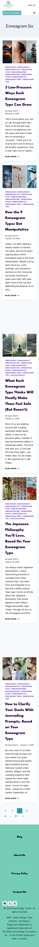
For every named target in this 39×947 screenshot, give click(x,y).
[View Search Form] (34, 13)
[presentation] (19, 51)
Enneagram (10, 67)
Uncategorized (18, 375)
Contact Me (19, 892)
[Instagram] (15, 903)
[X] (10, 903)
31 (16, 816)
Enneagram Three (13, 79)
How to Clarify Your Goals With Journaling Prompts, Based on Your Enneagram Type (19, 721)
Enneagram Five (12, 69)
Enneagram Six (19, 77)
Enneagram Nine (18, 72)
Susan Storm (13, 111)
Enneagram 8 (23, 67)
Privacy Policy (19, 873)
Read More (12, 156)
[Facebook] (5, 903)
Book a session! (12, 13)
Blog (19, 837)
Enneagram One (12, 74)
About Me (19, 855)
